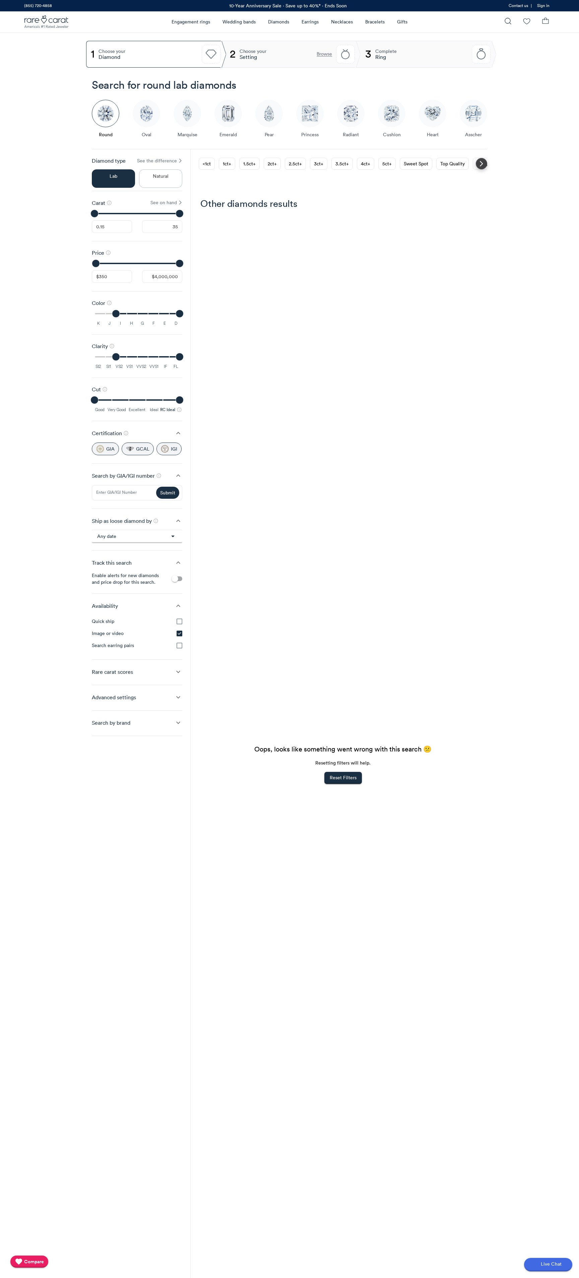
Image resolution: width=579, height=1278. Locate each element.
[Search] (508, 21)
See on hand (163, 202)
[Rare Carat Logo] (46, 23)
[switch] (177, 578)
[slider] (137, 213)
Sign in (543, 5)
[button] (137, 433)
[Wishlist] (527, 21)
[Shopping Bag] (545, 21)
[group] (137, 633)
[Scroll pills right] (481, 163)
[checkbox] (179, 621)
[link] (37, 5)
